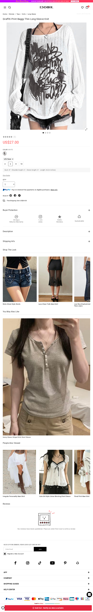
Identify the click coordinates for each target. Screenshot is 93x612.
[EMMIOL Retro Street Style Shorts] (20, 279)
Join (40, 549)
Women (11, 14)
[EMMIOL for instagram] (27, 563)
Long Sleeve (32, 14)
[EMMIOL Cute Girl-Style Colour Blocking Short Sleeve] (55, 472)
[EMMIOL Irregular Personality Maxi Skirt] (19, 472)
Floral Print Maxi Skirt (81, 496)
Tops (18, 14)
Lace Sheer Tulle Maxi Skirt (48, 304)
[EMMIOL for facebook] (15, 563)
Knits (24, 14)
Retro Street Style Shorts (11, 304)
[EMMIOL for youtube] (52, 563)
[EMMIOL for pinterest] (65, 563)
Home (5, 14)
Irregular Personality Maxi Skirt (14, 496)
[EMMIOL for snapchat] (77, 563)
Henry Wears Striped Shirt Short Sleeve (17, 437)
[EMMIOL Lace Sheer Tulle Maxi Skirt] (55, 279)
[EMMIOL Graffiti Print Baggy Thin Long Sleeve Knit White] (4, 154)
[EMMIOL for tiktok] (39, 563)
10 (21, 164)
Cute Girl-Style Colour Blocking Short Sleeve (54, 496)
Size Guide (6, 175)
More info (54, 190)
